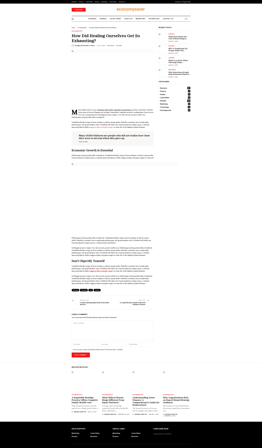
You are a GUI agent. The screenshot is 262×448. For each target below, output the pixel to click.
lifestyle (171, 34)
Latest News (175, 97)
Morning (75, 290)
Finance (175, 91)
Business (175, 88)
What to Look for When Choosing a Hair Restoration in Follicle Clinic (178, 63)
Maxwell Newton (80, 412)
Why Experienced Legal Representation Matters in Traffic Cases (178, 74)
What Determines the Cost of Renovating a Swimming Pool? (177, 39)
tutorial (97, 290)
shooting (83, 290)
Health (175, 94)
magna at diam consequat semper (101, 127)
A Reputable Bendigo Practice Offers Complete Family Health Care (85, 400)
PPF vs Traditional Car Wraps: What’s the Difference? (178, 50)
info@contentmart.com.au (85, 45)
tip (91, 290)
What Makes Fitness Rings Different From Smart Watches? (113, 400)
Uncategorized (82, 27)
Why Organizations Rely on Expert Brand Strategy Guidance (176, 400)
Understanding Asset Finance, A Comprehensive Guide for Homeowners (146, 401)
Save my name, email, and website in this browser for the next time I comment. (98, 349)
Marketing (172, 69)
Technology (175, 107)
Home (73, 27)
